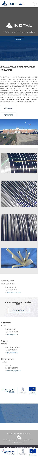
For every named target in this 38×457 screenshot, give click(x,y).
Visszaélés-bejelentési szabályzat (11, 440)
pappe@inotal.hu (12, 353)
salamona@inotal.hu (14, 292)
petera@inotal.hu (12, 334)
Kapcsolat (30, 440)
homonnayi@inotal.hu (14, 371)
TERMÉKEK (8, 115)
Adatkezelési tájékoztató (18, 442)
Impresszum (23, 440)
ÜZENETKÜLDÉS (19, 310)
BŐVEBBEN (19, 39)
